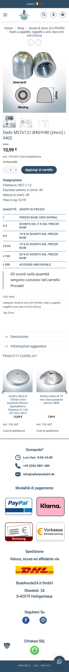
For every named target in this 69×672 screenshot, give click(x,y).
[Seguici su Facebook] (25, 620)
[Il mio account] (53, 15)
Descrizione (19, 337)
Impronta (24, 665)
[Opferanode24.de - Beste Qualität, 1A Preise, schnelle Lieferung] (24, 15)
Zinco (11, 312)
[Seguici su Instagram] (43, 620)
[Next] (66, 400)
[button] (5, 14)
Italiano (31, 4)
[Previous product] (38, 42)
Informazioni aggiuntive (28, 346)
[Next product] (31, 42)
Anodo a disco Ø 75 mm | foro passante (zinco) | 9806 (51, 399)
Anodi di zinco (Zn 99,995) (47, 28)
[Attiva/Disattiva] (6, 337)
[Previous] (3, 400)
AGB (35, 665)
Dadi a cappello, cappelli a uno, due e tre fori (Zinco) (36, 33)
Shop (20, 28)
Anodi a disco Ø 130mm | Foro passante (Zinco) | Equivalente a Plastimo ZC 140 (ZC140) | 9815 (17, 405)
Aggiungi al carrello (39, 170)
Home (8, 28)
